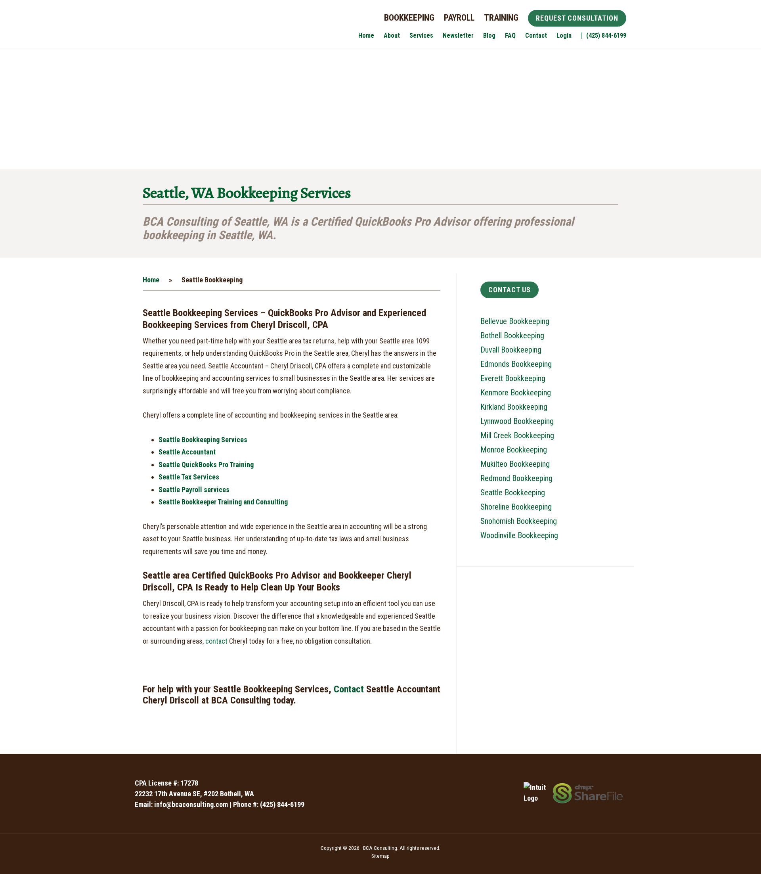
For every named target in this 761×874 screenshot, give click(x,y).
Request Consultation (577, 18)
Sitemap (380, 856)
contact (216, 641)
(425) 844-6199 (282, 804)
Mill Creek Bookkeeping (517, 435)
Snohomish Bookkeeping (518, 521)
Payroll (459, 18)
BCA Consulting (194, 26)
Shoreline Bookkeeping (516, 507)
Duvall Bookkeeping (510, 350)
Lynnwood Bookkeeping (517, 421)
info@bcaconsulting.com (191, 804)
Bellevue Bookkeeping (514, 321)
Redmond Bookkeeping (516, 478)
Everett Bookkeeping (512, 378)
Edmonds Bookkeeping (516, 364)
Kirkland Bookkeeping (513, 407)
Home (151, 280)
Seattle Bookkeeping (512, 492)
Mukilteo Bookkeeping (515, 464)
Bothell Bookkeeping (512, 335)
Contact (349, 689)
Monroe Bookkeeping (513, 449)
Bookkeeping (409, 18)
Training (501, 18)
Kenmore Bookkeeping (515, 392)
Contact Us (509, 290)
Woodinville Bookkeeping (519, 535)
